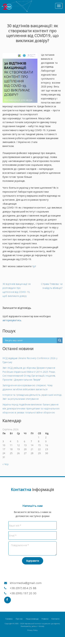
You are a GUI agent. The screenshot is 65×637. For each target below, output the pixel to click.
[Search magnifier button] (59, 340)
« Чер (5, 464)
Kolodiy (41, 626)
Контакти (56, 618)
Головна (8, 618)
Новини (45, 618)
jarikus (34, 626)
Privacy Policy (32, 630)
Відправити (32, 560)
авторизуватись (11, 320)
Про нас (19, 618)
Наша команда (32, 618)
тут (34, 266)
